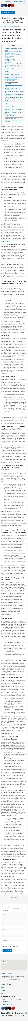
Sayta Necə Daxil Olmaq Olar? (11, 82)
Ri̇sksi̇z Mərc (8, 72)
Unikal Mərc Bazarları (9, 59)
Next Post (14, 901)
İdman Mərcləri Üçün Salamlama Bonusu (14, 76)
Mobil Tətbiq (8, 57)
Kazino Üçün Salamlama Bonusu (12, 74)
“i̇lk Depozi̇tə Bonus (9, 80)
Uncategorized (13, 26)
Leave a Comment (5, 26)
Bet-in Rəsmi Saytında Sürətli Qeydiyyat (14, 97)
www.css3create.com (6, 241)
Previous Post (14, 897)
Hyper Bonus (8, 83)
